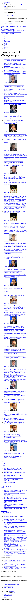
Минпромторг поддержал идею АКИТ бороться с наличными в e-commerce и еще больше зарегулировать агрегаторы (15, 337)
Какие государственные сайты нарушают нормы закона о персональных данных (15, 294)
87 (8, 258)
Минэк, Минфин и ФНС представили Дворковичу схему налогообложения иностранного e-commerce (14, 401)
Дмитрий (12, 549)
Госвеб (5, 40)
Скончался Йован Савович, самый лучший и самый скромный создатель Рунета (14, 562)
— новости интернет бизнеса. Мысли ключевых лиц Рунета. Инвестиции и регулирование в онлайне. (13, 32)
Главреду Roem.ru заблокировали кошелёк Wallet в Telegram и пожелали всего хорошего (15, 547)
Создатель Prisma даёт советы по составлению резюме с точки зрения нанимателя (13, 470)
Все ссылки (4, 484)
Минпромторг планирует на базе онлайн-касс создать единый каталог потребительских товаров (15, 276)
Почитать (3, 465)
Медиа (5, 38)
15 (15, 442)
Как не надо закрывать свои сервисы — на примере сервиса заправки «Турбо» (14, 526)
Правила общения (8, 586)
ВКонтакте (10, 15)
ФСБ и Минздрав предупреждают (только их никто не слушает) (15, 481)
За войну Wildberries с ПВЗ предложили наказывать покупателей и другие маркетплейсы (14, 69)
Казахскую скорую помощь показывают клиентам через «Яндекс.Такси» (15, 522)
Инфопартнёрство (8, 587)
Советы (6, 47)
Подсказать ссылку (6, 486)
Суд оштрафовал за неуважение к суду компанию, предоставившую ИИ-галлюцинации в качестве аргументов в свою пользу (15, 492)
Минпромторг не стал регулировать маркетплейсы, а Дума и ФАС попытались (15, 65)
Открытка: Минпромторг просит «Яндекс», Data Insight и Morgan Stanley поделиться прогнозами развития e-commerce (15, 314)
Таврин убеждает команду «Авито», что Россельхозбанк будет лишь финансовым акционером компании (15, 537)
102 (19, 402)
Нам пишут (7, 45)
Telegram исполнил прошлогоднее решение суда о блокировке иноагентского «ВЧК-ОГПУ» (15, 551)
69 (18, 277)
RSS (5, 597)
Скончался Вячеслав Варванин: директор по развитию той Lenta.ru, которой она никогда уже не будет (15, 532)
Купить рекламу (8, 23)
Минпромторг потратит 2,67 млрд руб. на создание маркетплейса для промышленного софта (15, 141)
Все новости (4, 511)
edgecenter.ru (12, 591)
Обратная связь (8, 595)
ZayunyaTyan (13, 520)
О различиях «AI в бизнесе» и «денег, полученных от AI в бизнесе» (15, 568)
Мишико (12, 516)
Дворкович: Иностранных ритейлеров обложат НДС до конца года (14, 423)
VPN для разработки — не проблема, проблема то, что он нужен (13, 478)
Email (5, 4)
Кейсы (5, 44)
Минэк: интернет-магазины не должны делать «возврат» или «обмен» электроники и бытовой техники (15, 441)
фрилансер (12, 530)
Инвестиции (7, 41)
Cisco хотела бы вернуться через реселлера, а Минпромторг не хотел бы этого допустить (15, 100)
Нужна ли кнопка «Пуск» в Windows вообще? (15, 540)
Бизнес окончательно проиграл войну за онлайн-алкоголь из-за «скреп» (14, 212)
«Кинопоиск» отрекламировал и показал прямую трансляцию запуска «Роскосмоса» (14, 504)
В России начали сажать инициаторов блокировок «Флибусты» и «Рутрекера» (15, 507)
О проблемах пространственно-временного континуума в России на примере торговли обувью (15, 232)
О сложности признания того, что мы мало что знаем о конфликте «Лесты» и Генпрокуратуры (15, 518)
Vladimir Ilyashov (14, 540)
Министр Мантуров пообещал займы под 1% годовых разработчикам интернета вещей (15, 257)
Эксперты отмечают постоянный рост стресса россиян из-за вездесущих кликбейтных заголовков (15, 500)
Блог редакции (8, 594)
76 (8, 233)
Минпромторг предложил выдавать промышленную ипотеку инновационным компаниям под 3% (15, 122)
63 (19, 423)
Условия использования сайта (12, 584)
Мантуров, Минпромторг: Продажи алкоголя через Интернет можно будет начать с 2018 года (15, 376)
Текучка (6, 48)
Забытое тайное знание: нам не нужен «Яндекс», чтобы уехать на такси (15, 496)
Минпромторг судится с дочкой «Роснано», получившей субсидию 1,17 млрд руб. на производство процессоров (15, 73)
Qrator (15, 592)
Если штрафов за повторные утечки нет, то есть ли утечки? (15, 565)
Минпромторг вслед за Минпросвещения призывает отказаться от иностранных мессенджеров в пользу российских (15, 95)
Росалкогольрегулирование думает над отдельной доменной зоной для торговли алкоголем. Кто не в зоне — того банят (15, 357)
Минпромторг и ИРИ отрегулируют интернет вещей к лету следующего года (14, 420)
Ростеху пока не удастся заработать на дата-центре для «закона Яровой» (15, 379)
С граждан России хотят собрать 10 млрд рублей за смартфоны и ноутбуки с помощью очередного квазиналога (15, 60)
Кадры (5, 43)
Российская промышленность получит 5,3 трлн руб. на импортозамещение (15, 103)
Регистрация (7, 2)
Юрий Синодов (14, 544)
